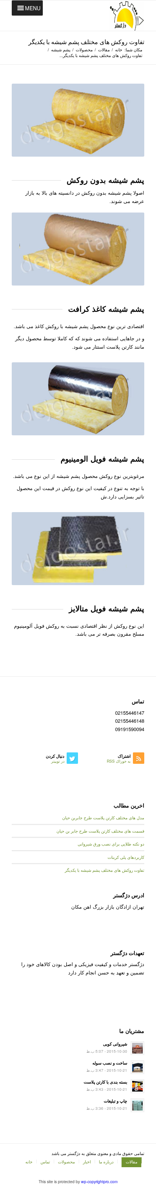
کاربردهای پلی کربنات (126, 857)
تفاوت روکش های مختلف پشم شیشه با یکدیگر (86, 41)
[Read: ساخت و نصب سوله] (137, 1067)
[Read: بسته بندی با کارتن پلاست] (137, 1086)
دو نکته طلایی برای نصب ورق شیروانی (111, 844)
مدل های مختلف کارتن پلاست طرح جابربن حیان (103, 817)
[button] (33, 8)
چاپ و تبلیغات (115, 1101)
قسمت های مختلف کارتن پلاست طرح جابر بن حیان (100, 831)
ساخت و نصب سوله (109, 1063)
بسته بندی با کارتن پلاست (105, 1082)
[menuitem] (130, 1161)
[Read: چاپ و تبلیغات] (137, 1105)
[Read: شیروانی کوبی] (137, 1048)
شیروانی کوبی (115, 1044)
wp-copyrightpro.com (99, 1181)
